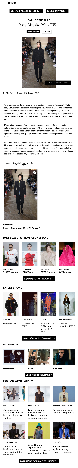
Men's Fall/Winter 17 (31, 228)
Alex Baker (10, 93)
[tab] (33, 32)
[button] (6, 228)
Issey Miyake (16, 228)
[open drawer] (4, 3)
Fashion (20, 93)
